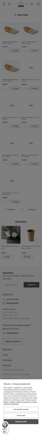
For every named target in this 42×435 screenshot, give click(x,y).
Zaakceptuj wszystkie (21, 421)
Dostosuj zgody (21, 415)
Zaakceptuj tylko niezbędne (21, 409)
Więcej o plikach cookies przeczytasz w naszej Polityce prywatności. (20, 403)
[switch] (5, 431)
